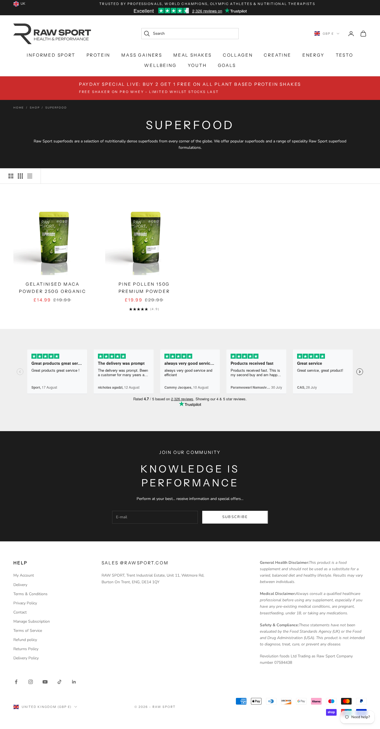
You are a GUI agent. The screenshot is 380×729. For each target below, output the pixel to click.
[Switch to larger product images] (10, 176)
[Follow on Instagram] (30, 682)
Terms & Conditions (30, 594)
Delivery (20, 584)
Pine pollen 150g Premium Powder (144, 287)
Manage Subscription (31, 621)
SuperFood (55, 108)
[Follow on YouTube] (45, 682)
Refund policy (25, 639)
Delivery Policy (26, 658)
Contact (20, 612)
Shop (35, 108)
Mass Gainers (141, 55)
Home (18, 108)
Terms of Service (27, 630)
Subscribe (235, 516)
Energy (313, 55)
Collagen (238, 55)
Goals (227, 65)
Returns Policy (25, 649)
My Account (23, 575)
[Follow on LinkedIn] (74, 682)
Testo (344, 55)
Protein (98, 55)
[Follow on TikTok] (59, 682)
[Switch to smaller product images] (20, 176)
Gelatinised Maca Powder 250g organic (52, 287)
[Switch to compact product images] (29, 176)
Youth (197, 65)
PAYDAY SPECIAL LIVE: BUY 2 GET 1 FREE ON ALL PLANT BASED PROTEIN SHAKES (190, 88)
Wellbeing (160, 65)
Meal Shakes (192, 55)
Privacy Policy (25, 603)
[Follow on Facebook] (16, 682)
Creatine (277, 55)
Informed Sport (51, 55)
